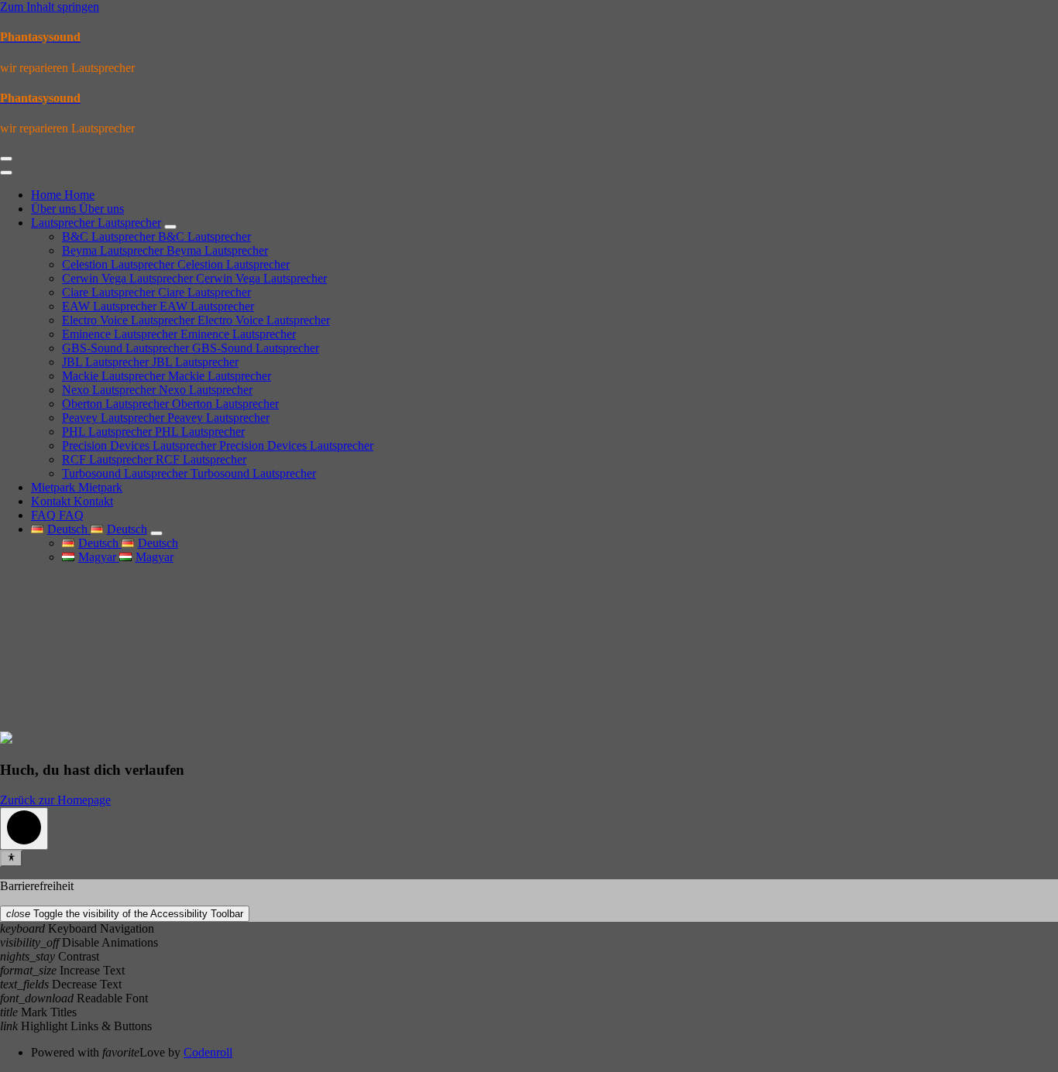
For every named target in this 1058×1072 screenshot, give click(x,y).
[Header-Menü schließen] (6, 172)
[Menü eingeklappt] (6, 158)
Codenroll (208, 1052)
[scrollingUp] (24, 828)
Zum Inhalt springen (49, 6)
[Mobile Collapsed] (170, 226)
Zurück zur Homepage (55, 800)
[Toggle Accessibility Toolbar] (11, 858)
